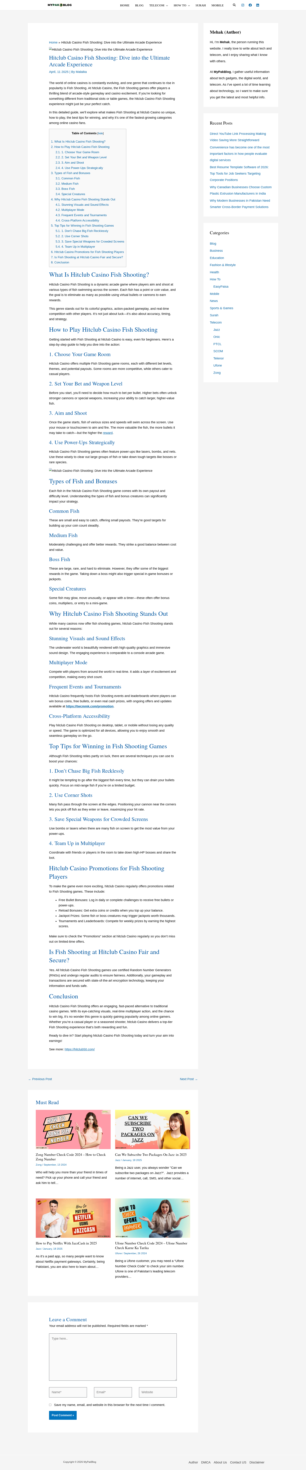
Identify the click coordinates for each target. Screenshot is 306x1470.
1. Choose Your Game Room (77, 152)
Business (216, 250)
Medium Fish (67, 183)
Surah (201, 5)
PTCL (217, 344)
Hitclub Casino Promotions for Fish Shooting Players (87, 252)
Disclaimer (257, 1462)
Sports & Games (221, 308)
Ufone (118, 1253)
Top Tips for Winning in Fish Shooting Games (82, 225)
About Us (220, 1462)
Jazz (117, 1160)
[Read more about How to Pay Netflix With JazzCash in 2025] (73, 1218)
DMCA (206, 1462)
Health (214, 272)
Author (193, 1462)
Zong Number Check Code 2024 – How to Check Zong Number (71, 1156)
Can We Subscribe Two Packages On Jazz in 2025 (151, 1154)
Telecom (156, 5)
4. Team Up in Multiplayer (75, 246)
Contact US (238, 1462)
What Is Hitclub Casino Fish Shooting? (78, 141)
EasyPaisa (220, 286)
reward (108, 433)
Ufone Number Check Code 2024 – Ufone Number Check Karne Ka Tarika (151, 1245)
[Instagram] (242, 5)
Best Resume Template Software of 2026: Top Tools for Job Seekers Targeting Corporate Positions (239, 173)
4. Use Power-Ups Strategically (79, 168)
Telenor (218, 358)
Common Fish (68, 178)
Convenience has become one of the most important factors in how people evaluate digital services (240, 154)
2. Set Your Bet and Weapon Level (81, 157)
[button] (166, 5)
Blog (139, 5)
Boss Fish (65, 189)
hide (100, 133)
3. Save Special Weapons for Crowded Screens (90, 241)
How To (180, 5)
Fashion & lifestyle (223, 265)
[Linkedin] (257, 5)
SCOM (218, 351)
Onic (216, 337)
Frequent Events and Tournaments (81, 215)
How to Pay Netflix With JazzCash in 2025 (66, 1243)
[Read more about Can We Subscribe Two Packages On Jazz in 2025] (152, 1129)
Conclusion (60, 262)
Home (124, 5)
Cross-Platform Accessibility (77, 220)
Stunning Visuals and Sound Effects (82, 204)
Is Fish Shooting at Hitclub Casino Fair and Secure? (87, 257)
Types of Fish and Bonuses (70, 173)
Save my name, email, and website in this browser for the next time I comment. (109, 1405)
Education (217, 258)
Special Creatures (70, 194)
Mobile (217, 5)
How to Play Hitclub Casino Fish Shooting (80, 147)
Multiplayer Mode (70, 210)
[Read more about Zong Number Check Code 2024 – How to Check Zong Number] (73, 1129)
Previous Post (40, 1079)
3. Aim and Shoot (70, 162)
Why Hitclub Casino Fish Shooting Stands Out (83, 199)
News (214, 301)
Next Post (189, 1079)
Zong (39, 1164)
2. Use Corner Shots (72, 236)
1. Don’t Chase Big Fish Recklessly (82, 231)
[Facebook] (250, 5)
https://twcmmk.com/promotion (90, 706)
